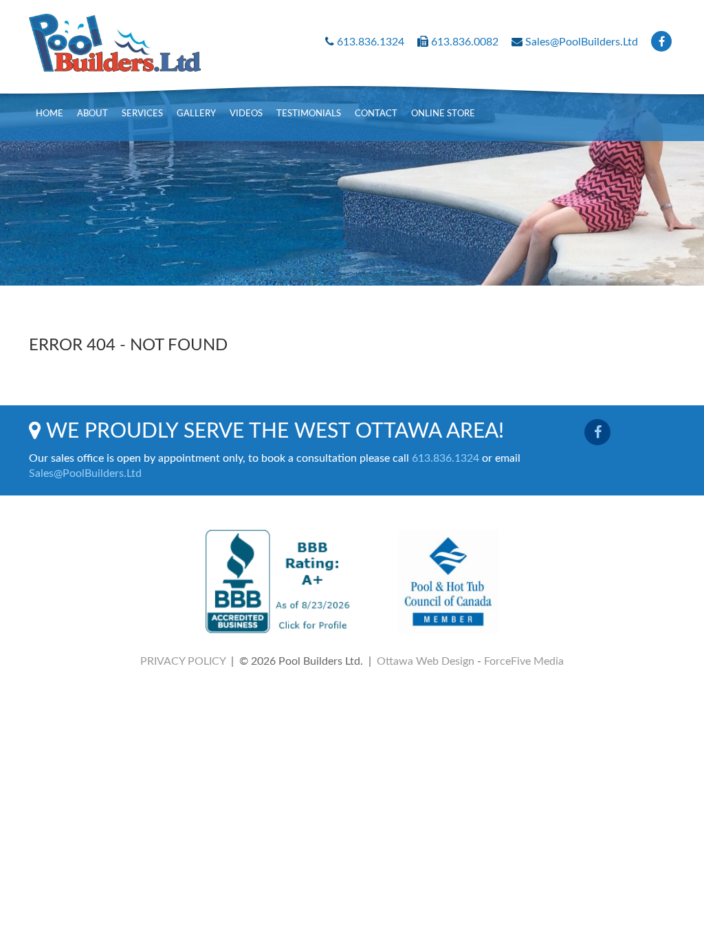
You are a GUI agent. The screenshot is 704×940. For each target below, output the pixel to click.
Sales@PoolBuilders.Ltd (581, 41)
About (92, 113)
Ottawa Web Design (425, 661)
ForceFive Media (524, 661)
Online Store (443, 113)
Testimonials (308, 113)
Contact (376, 113)
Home (49, 113)
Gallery (196, 113)
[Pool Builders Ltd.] (115, 36)
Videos (246, 113)
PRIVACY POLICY (183, 661)
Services (142, 113)
